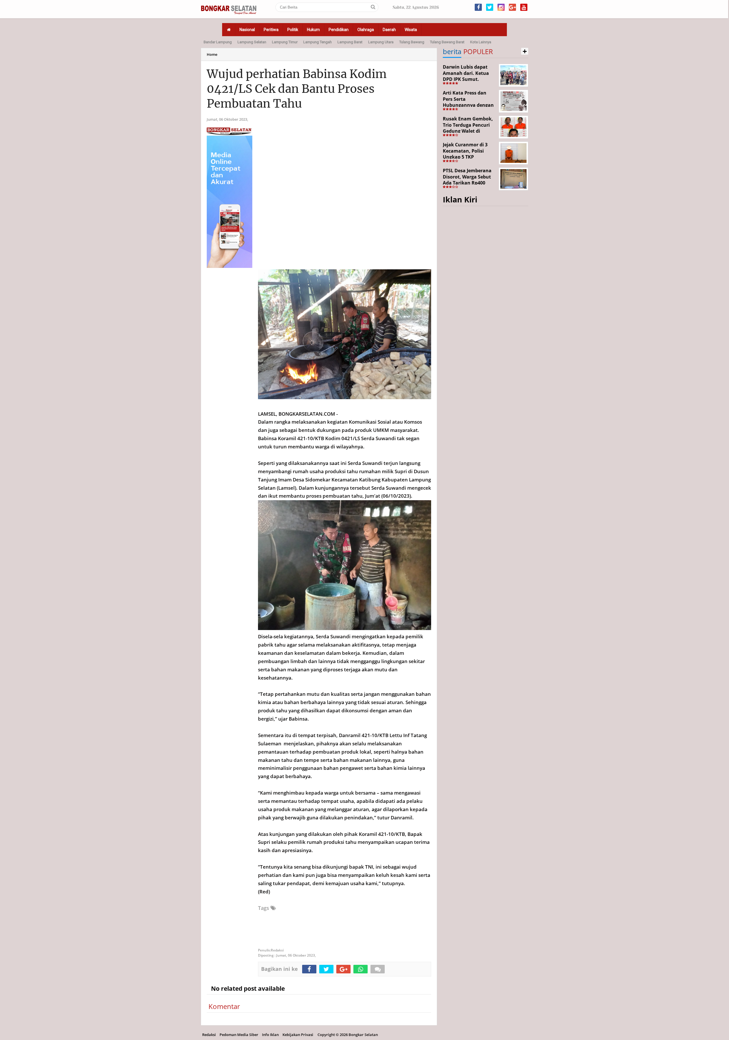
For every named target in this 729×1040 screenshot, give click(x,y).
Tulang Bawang (411, 42)
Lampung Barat (350, 42)
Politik (292, 29)
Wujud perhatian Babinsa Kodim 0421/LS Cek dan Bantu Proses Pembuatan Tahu (297, 89)
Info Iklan (270, 1034)
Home (212, 54)
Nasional (247, 29)
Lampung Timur (285, 42)
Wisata (411, 29)
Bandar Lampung (218, 42)
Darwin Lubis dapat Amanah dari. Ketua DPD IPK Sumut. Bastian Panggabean (466, 76)
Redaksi (209, 1034)
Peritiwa (271, 29)
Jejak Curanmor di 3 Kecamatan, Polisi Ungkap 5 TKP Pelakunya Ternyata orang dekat (466, 156)
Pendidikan (339, 29)
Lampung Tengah (317, 42)
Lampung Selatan (251, 42)
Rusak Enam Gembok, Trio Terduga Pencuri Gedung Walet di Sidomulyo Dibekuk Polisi (468, 131)
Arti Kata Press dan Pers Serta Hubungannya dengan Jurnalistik (468, 102)
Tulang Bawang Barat (447, 42)
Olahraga (365, 29)
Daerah (389, 29)
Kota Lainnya (480, 42)
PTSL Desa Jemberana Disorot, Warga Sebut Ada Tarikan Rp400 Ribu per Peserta (467, 179)
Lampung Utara (381, 42)
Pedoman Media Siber (239, 1034)
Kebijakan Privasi (297, 1034)
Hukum (313, 29)
